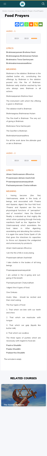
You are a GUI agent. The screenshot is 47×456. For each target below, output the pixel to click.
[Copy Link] (36, 24)
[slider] (33, 38)
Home (4, 11)
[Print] (31, 24)
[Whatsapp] (26, 24)
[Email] (40, 24)
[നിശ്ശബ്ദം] (30, 38)
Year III (24, 11)
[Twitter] (22, 24)
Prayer (30, 11)
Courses (11, 11)
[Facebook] (17, 24)
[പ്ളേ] (13, 38)
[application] (23, 38)
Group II (18, 11)
